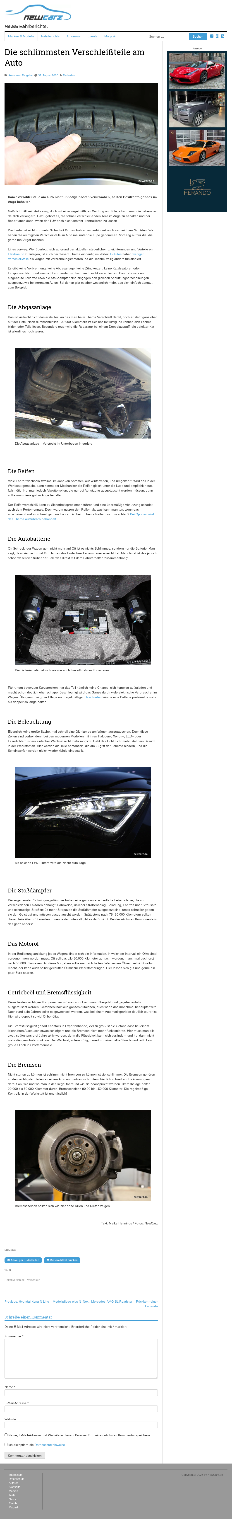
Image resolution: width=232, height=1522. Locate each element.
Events (92, 36)
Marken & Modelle (21, 36)
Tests (12, 1495)
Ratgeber (27, 75)
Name (10, 1387)
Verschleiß (33, 1280)
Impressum (15, 1474)
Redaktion (69, 75)
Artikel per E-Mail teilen (24, 1260)
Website (10, 1419)
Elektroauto (16, 254)
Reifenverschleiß (15, 1280)
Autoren (14, 1483)
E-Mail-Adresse (17, 1403)
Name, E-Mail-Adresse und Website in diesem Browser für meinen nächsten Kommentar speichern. (79, 1435)
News (12, 1499)
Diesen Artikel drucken (63, 1260)
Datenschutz (16, 1479)
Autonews (74, 36)
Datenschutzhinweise (50, 1445)
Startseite (14, 1487)
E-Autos (116, 254)
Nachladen (94, 697)
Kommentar (14, 1336)
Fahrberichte (50, 36)
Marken (13, 1491)
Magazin (110, 36)
